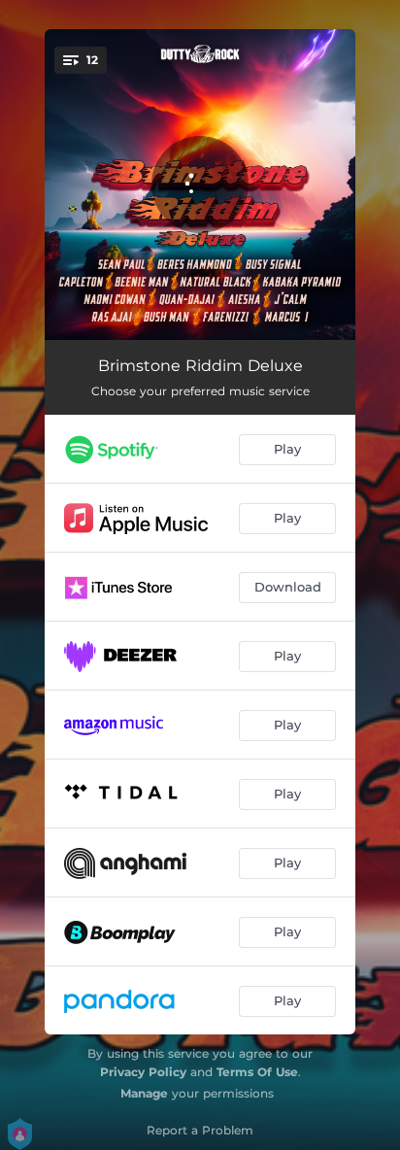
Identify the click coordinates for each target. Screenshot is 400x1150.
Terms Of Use (257, 1072)
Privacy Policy (143, 1072)
